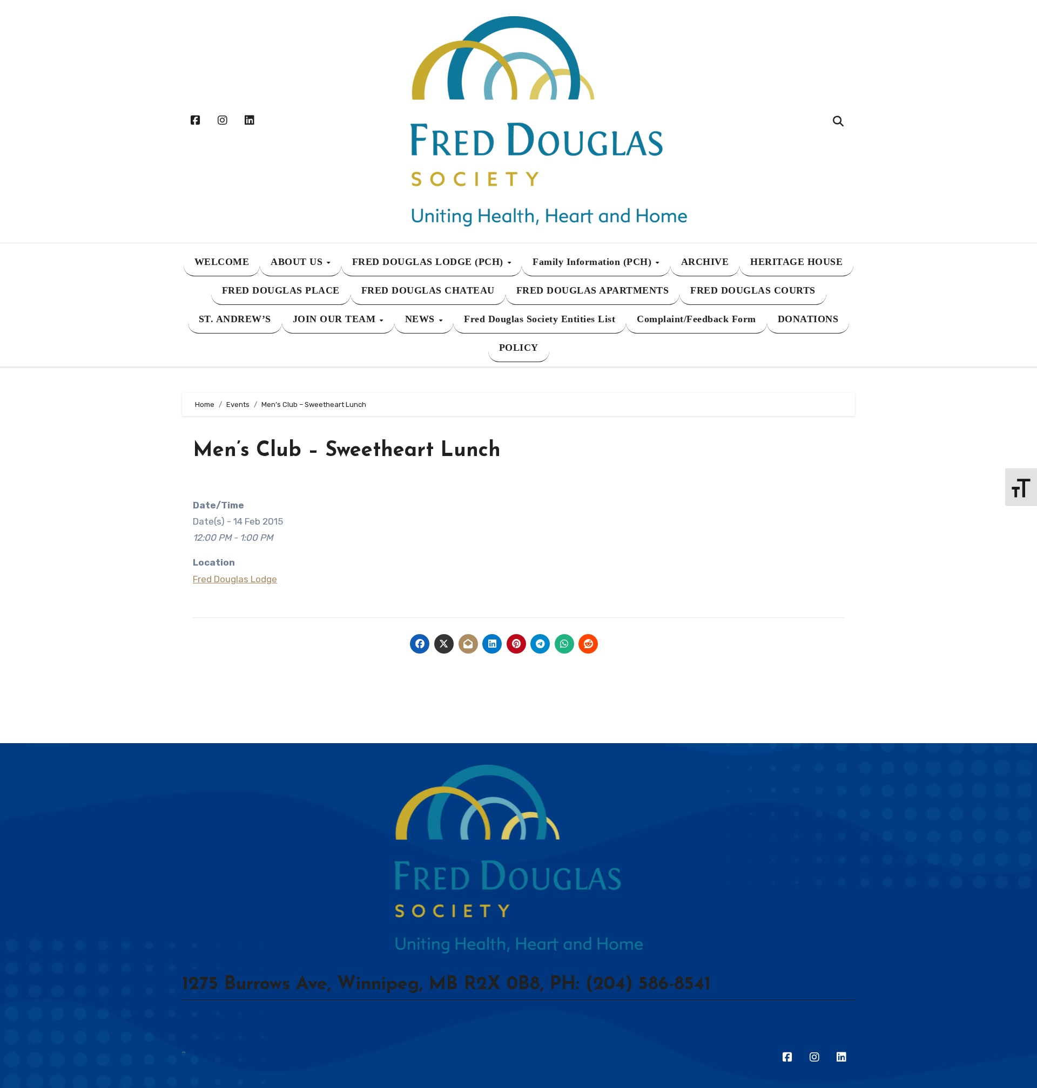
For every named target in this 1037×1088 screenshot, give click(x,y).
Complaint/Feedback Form (696, 319)
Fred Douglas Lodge (235, 579)
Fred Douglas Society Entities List (539, 319)
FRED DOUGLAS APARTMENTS (592, 290)
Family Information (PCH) (594, 261)
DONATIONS (808, 319)
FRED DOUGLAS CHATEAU (428, 290)
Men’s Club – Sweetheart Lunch (347, 450)
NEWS (421, 319)
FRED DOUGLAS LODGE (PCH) (429, 261)
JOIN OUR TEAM (336, 319)
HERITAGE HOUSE (796, 261)
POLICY (518, 347)
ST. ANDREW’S (235, 319)
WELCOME (222, 261)
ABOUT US (298, 261)
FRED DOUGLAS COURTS (753, 290)
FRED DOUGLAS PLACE (281, 290)
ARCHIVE (705, 261)
